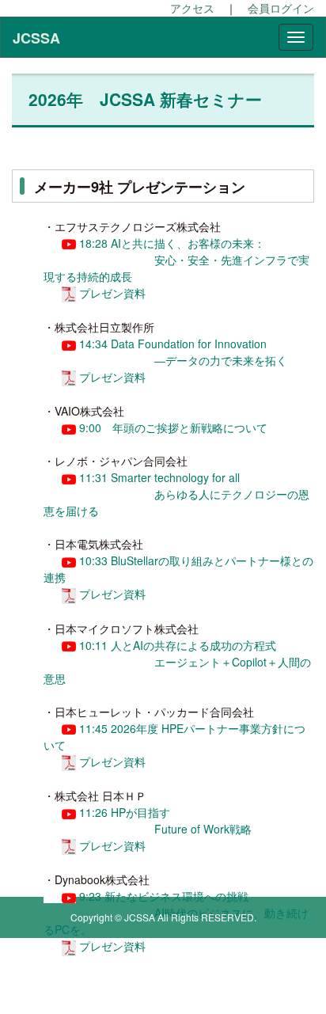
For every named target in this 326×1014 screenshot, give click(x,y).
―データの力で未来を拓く (220, 360)
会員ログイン (281, 8)
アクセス (192, 8)
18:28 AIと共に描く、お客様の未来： (170, 243)
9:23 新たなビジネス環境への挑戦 (162, 896)
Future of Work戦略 (203, 829)
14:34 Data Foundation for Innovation (173, 343)
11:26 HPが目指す (123, 812)
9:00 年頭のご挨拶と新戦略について (171, 427)
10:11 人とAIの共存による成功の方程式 (176, 645)
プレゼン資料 (112, 293)
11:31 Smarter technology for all (158, 477)
